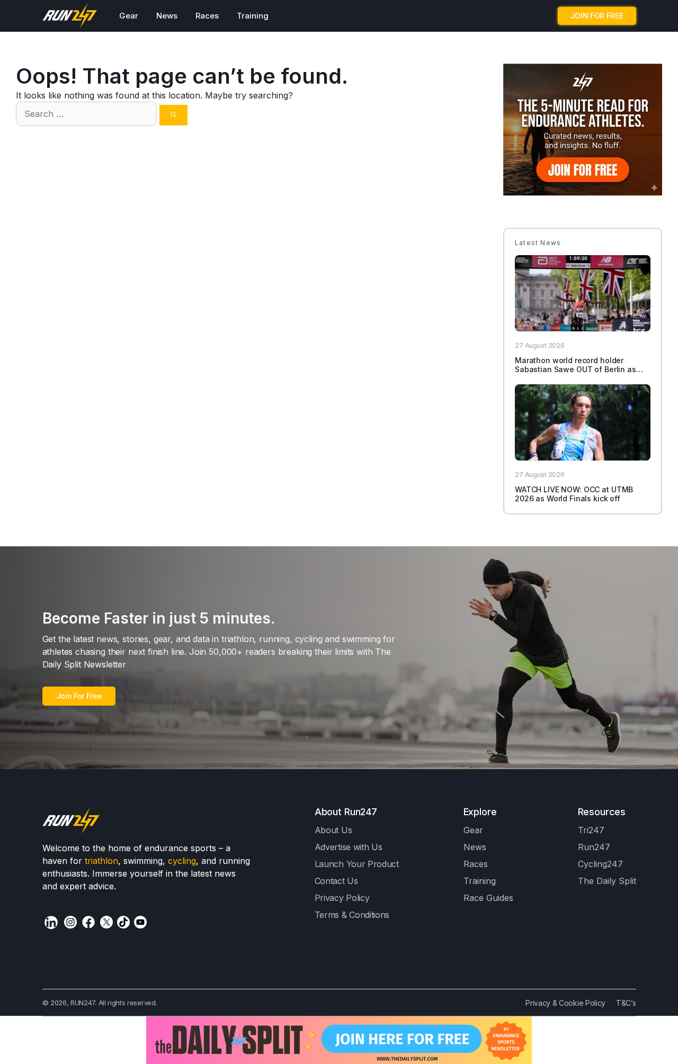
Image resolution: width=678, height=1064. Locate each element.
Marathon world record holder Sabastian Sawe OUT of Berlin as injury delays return (575, 369)
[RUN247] (70, 16)
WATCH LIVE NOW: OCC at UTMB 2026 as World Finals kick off (574, 494)
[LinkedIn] (51, 922)
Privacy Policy (342, 897)
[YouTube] (140, 922)
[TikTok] (123, 922)
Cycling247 (600, 864)
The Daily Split (607, 881)
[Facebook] (88, 922)
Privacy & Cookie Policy (565, 1002)
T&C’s (626, 1002)
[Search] (173, 115)
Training (253, 16)
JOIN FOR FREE (596, 15)
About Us (333, 830)
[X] (106, 922)
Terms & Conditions (352, 914)
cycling (182, 860)
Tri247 (591, 830)
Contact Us (336, 881)
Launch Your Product (357, 864)
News (166, 16)
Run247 (594, 847)
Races (207, 16)
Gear (128, 16)
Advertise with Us (348, 847)
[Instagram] (70, 922)
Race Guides (488, 897)
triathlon (101, 860)
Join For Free (79, 695)
